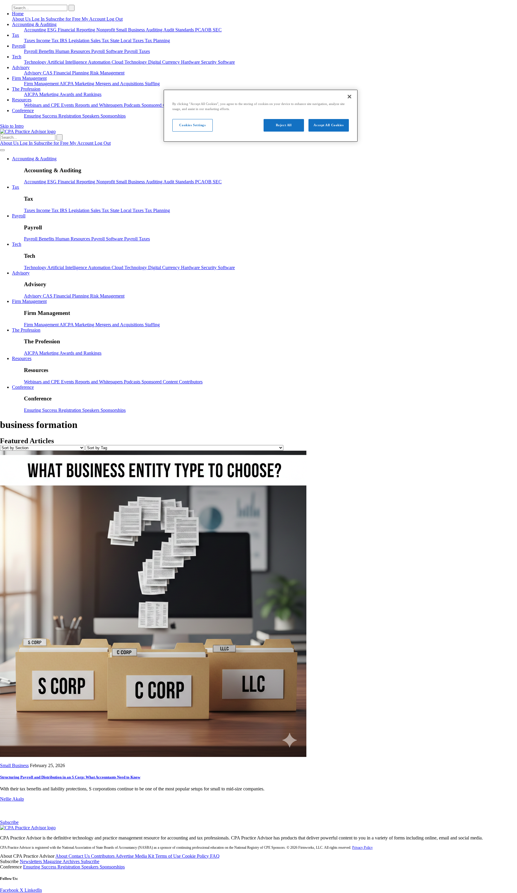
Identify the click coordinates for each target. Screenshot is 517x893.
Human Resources (73, 51)
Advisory (21, 67)
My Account (94, 19)
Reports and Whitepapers (99, 105)
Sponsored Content (160, 105)
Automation (100, 62)
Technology (35, 62)
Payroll (18, 45)
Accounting (35, 29)
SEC (217, 29)
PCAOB (204, 29)
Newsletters (31, 861)
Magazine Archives (62, 861)
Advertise (125, 856)
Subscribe (9, 822)
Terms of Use (168, 856)
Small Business (131, 29)
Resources (21, 99)
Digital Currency (164, 62)
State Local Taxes (127, 40)
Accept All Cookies (328, 125)
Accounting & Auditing (34, 24)
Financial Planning (72, 72)
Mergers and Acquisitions (120, 83)
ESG (52, 29)
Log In (39, 19)
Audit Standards (179, 29)
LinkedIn (33, 890)
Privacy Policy (362, 847)
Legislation (80, 40)
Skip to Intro (12, 126)
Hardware (191, 62)
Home (18, 13)
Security (209, 62)
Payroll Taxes (137, 51)
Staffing (152, 83)
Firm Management (29, 78)
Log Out (115, 19)
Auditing (154, 29)
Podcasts (133, 105)
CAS (48, 72)
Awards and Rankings (80, 94)
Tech (16, 56)
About (62, 856)
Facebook (10, 890)
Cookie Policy (196, 856)
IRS (64, 40)
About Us (22, 19)
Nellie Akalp (12, 798)
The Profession (26, 89)
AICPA (67, 83)
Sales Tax (100, 40)
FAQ (215, 856)
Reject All (284, 125)
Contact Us (80, 856)
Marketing (85, 83)
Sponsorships (113, 115)
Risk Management (107, 72)
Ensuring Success (41, 115)
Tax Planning (157, 40)
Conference (23, 110)
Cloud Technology (130, 62)
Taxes (30, 40)
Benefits (47, 51)
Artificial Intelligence (67, 62)
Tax (15, 35)
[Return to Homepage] (28, 827)
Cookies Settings (192, 125)
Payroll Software (107, 51)
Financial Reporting (77, 29)
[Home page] (28, 131)
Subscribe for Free (64, 19)
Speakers (91, 115)
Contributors (191, 381)
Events (68, 105)
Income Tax (48, 40)
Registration (70, 115)
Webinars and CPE (42, 105)
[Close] (349, 96)
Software (226, 62)
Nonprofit (106, 29)
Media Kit (145, 856)
